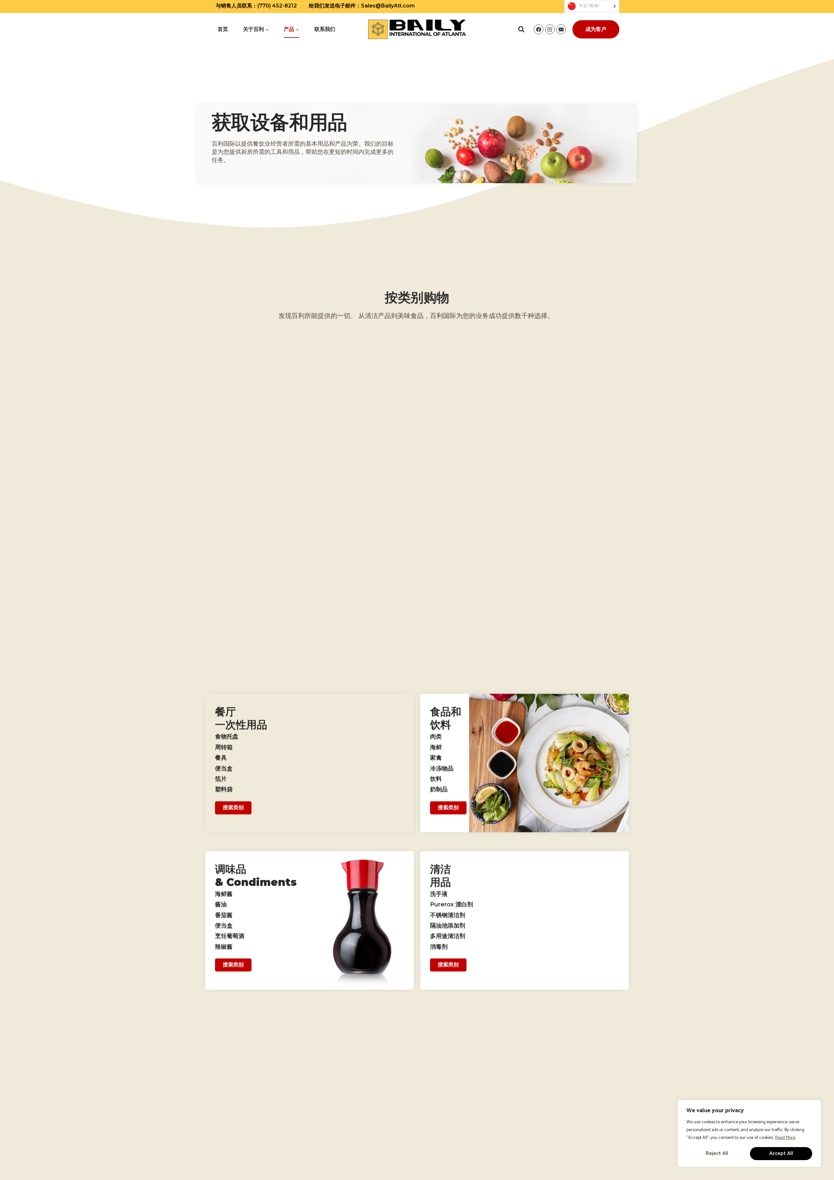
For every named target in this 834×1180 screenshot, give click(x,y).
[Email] (561, 29)
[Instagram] (550, 29)
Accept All (781, 1153)
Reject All (717, 1153)
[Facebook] (538, 29)
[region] (749, 1133)
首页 (223, 29)
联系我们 (324, 29)
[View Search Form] (521, 29)
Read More (785, 1138)
